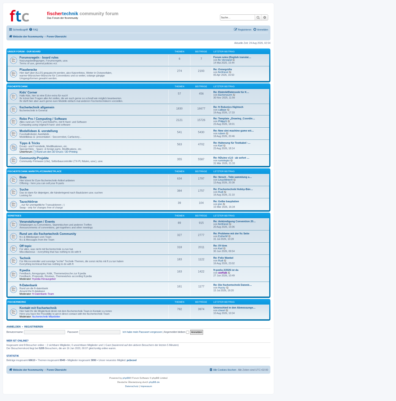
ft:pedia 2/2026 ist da (225, 270)
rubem (221, 133)
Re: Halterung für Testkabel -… (231, 142)
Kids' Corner (28, 92)
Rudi (220, 192)
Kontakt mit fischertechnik (38, 308)
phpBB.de (154, 382)
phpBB (126, 378)
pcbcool (132, 360)
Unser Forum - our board (24, 51)
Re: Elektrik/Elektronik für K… (231, 92)
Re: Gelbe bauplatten (226, 201)
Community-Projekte (34, 158)
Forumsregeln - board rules (38, 57)
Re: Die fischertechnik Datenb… (232, 284)
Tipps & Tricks (29, 143)
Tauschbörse (28, 201)
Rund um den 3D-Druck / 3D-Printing (56, 151)
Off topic (25, 246)
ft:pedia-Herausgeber (44, 279)
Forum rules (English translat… (232, 57)
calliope (222, 109)
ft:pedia (24, 270)
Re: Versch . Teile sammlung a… (232, 177)
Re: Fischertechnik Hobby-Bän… (233, 189)
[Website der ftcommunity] (27, 15)
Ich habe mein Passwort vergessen (142, 332)
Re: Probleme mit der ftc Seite (231, 233)
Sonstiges (14, 215)
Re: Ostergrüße (222, 69)
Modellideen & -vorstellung (38, 131)
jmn (220, 204)
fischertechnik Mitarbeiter (46, 316)
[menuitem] (33, 29)
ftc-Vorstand (225, 60)
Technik (24, 258)
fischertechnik (18, 86)
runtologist (224, 160)
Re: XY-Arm (220, 245)
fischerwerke (17, 302)
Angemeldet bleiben (175, 332)
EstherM (223, 236)
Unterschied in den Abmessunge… (234, 307)
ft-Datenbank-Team (43, 293)
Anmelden (13, 326)
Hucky (222, 287)
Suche (23, 189)
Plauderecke (28, 69)
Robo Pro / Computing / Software (43, 119)
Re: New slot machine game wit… (233, 130)
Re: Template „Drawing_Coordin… (234, 118)
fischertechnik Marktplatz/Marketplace (35, 171)
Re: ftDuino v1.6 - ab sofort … (231, 157)
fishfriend (223, 72)
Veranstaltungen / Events (37, 221)
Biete (23, 177)
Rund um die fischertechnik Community (47, 234)
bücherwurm (225, 94)
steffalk (222, 272)
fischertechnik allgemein (36, 107)
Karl (220, 145)
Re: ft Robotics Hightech (228, 107)
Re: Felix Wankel (223, 257)
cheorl (221, 310)
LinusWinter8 (225, 179)
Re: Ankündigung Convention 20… (234, 221)
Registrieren (33, 326)
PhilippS (222, 121)
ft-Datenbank (28, 285)
